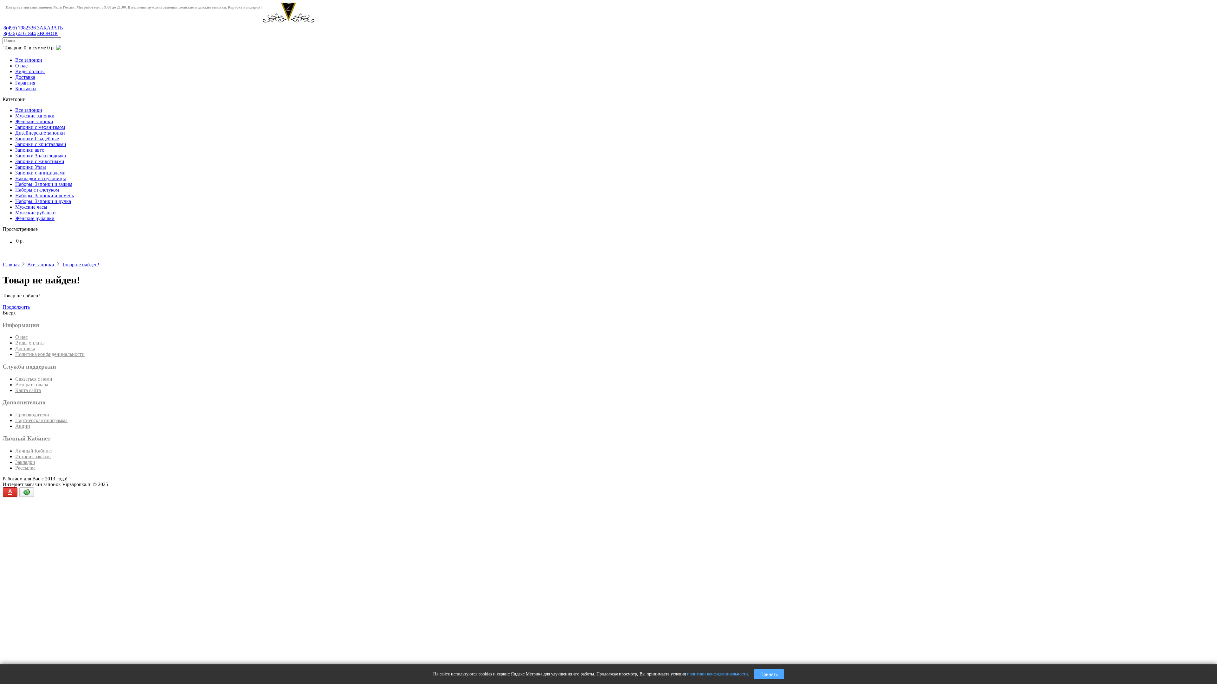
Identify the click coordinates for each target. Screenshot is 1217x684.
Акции (22, 426)
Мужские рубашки (35, 212)
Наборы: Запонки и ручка (43, 201)
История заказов (33, 456)
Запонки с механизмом (40, 127)
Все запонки (28, 60)
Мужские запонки (35, 115)
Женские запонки (34, 121)
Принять (769, 674)
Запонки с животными (39, 161)
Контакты (25, 88)
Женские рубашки (35, 218)
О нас (21, 65)
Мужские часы (31, 207)
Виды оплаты (30, 71)
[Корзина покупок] (58, 48)
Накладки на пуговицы (40, 178)
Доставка (25, 77)
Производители (32, 414)
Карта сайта (28, 390)
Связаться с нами (33, 379)
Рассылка (25, 468)
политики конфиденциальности (717, 674)
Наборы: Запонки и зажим (43, 184)
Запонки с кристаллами (40, 144)
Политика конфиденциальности (50, 354)
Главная (11, 264)
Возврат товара (31, 384)
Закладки (25, 462)
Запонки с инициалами (40, 172)
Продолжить (16, 307)
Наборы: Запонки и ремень (44, 195)
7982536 (19, 27)
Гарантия (25, 83)
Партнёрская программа (41, 420)
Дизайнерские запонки (40, 133)
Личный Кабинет (34, 450)
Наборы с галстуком (37, 190)
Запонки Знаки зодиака (40, 155)
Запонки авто (29, 150)
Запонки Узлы (30, 167)
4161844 (19, 33)
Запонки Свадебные (37, 138)
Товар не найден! (80, 264)
